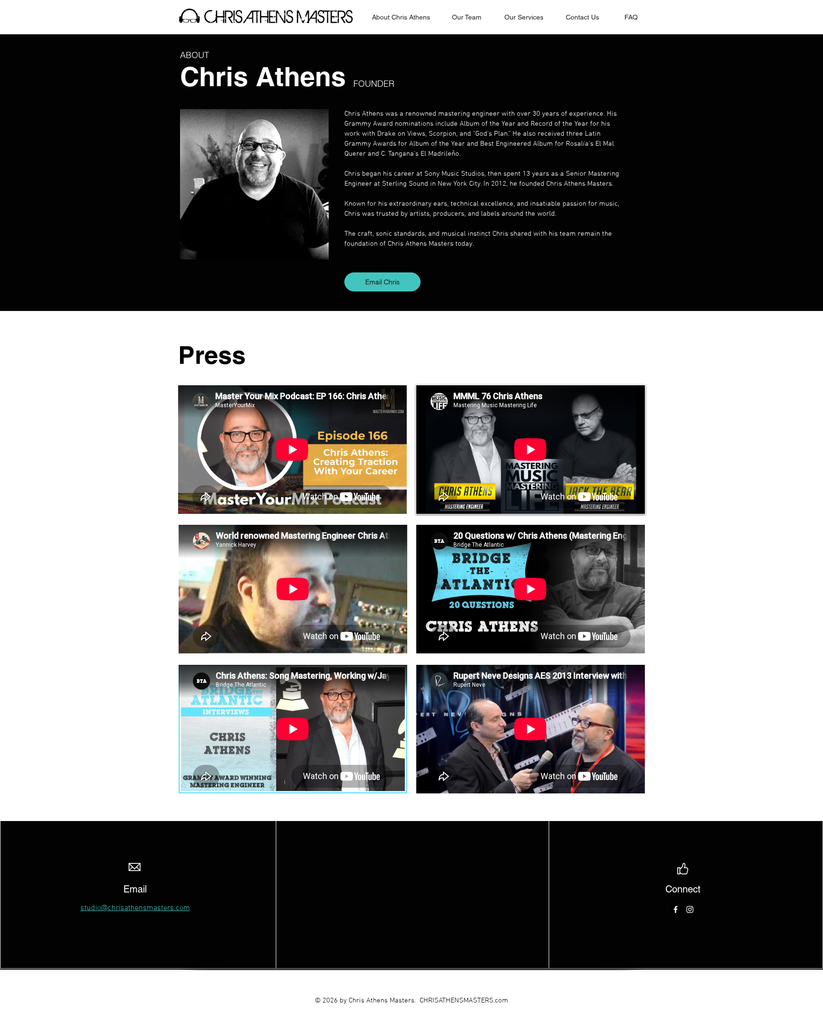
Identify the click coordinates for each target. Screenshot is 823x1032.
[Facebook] (676, 909)
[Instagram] (690, 909)
